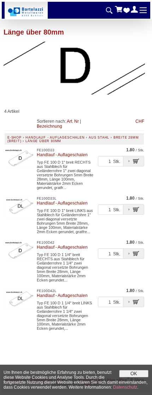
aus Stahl (99, 137)
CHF (139, 121)
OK (133, 373)
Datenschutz (125, 387)
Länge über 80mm (43, 141)
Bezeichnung (49, 126)
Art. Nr (73, 121)
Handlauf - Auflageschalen (54, 137)
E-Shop (14, 137)
